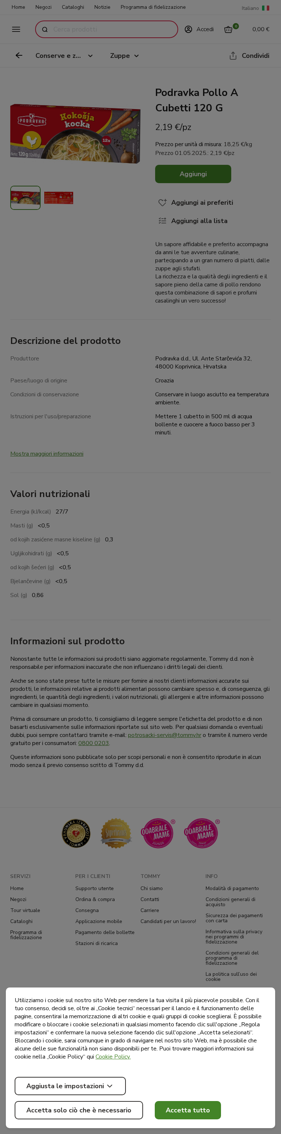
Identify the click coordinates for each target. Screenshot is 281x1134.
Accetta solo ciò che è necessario (78, 1110)
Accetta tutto (188, 1110)
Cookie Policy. (113, 1057)
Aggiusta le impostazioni (65, 1086)
